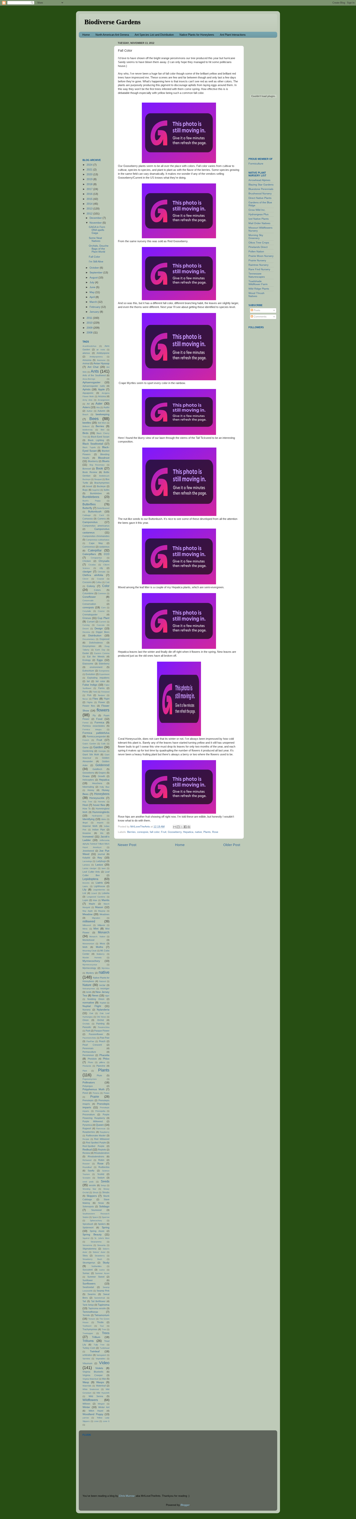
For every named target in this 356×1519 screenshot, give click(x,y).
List (84, 893)
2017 (90, 189)
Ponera (96, 1093)
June (93, 287)
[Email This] (175, 827)
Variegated (101, 1355)
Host (85, 805)
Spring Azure (97, 1231)
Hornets (101, 801)
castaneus (104, 546)
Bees (94, 418)
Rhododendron (101, 1153)
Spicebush (88, 1224)
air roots (100, 349)
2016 (90, 194)
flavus (85, 699)
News (95, 995)
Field (95, 692)
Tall (84, 1301)
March (94, 302)
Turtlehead (104, 1348)
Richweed (87, 1160)
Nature (87, 985)
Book (99, 468)
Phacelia (104, 1055)
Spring (105, 1227)
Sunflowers (89, 1283)
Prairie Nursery (257, 260)
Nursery (86, 1009)
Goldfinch (97, 769)
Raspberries (89, 1132)
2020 (90, 174)
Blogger (185, 1505)
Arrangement (103, 400)
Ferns (85, 691)
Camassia (88, 518)
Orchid (100, 1020)
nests (88, 992)
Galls (103, 743)
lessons (86, 883)
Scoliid (100, 1174)
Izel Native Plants (258, 218)
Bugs (85, 490)
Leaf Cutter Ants (91, 872)
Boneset (87, 468)
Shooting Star (89, 1189)
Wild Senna (96, 1396)
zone (96, 1421)
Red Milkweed (101, 1139)
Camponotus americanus (96, 525)
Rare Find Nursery (259, 269)
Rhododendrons (96, 1156)
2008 (90, 332)
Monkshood (88, 940)
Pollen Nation (256, 251)
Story (85, 1255)
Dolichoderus (96, 642)
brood (89, 486)
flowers (103, 710)
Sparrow (105, 1217)
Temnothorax (90, 1311)
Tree (104, 1329)
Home (86, 34)
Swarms (92, 1294)
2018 (90, 184)
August (94, 277)
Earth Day (100, 650)
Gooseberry (175, 832)
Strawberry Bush (92, 1259)
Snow (101, 1203)
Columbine (88, 593)
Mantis (105, 900)
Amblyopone (103, 353)
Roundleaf (87, 1167)
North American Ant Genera (112, 34)
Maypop (101, 911)
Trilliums (88, 1340)
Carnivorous (89, 546)
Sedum (101, 1177)
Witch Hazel (96, 1411)
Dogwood (104, 639)
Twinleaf (95, 1351)
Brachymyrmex (101, 483)
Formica (99, 722)
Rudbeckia (103, 1167)
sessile (92, 1185)
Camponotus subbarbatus (98, 540)
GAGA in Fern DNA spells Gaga (97, 230)
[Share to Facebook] (185, 827)
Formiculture (255, 163)
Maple (92, 904)
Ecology (87, 660)
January (95, 311)
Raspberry (104, 1132)
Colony (91, 586)
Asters (86, 407)
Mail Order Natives (259, 223)
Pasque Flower (101, 1030)
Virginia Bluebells (93, 1372)
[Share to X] (182, 827)
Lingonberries (99, 890)
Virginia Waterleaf (90, 1379)
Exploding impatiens (98, 678)
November (96, 222)
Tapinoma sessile (97, 1308)
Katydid (86, 857)
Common (102, 593)
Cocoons (87, 582)
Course (101, 611)
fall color (154, 832)
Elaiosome (88, 663)
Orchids (86, 1024)
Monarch (103, 932)
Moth (85, 947)
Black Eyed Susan (100, 436)
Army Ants (88, 400)
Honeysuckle (96, 798)
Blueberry (93, 461)
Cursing (86, 625)
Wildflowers (90, 1400)
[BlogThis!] (178, 827)
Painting (100, 1023)
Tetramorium (101, 1315)
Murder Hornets (92, 957)
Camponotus (90, 522)
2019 (90, 179)
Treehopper (88, 1333)
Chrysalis (104, 561)
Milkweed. (87, 925)
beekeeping (102, 414)
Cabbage (87, 515)
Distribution (94, 635)
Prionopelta (100, 1111)
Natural (102, 981)
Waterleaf (101, 1385)
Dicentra (86, 632)
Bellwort (86, 426)
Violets (99, 1368)
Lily (84, 889)
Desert (86, 628)
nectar (102, 985)
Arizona (102, 396)
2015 (90, 199)
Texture (91, 1319)
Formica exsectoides (94, 726)
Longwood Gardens (96, 897)
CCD (106, 554)
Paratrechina (103, 1027)
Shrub (95, 1192)
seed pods (88, 1182)
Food (99, 719)
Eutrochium (88, 670)
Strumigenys (89, 1262)
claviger (87, 571)
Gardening (88, 751)
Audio (106, 407)
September (96, 272)
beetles (87, 422)
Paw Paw (104, 1038)
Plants (207, 832)
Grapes (102, 772)
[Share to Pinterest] (189, 827)
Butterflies (89, 504)
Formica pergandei (96, 736)
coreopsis (142, 832)
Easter (86, 653)
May (92, 292)
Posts (256, 310)
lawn (104, 868)
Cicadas (92, 565)
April (92, 297)
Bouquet (98, 479)
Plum (99, 1075)
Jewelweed (88, 851)
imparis (100, 822)
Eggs (100, 660)
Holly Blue (104, 787)
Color (105, 585)
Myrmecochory (91, 961)
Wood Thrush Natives (256, 295)
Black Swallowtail (93, 443)
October (95, 267)
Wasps (100, 1382)
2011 (90, 318)
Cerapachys (96, 558)
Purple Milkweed (93, 1121)
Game (86, 747)
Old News (101, 1017)
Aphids (86, 389)
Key (100, 857)
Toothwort (87, 1326)
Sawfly (91, 1170)
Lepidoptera (90, 879)
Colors (97, 590)
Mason (99, 907)
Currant (91, 621)
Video (104, 1362)
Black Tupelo (89, 447)
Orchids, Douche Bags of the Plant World (98, 248)
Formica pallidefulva (96, 733)
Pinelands (87, 1066)
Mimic (85, 929)
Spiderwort (88, 1227)
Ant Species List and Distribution (154, 34)
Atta (98, 407)
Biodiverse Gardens (112, 22)
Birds (85, 433)
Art (88, 404)
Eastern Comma (101, 653)
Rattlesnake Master (96, 1135)
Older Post (231, 845)
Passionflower (96, 1034)
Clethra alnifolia (93, 575)
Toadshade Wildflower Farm (258, 283)
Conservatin (88, 600)
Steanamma (96, 1242)
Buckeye (101, 486)
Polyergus (88, 1086)
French (86, 740)
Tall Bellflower (98, 1301)
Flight (106, 699)
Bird (102, 430)
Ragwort (87, 1128)
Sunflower (88, 1280)
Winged (101, 1404)
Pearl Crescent (92, 1045)
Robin (101, 1160)
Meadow (88, 914)
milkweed (89, 921)
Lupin (85, 900)
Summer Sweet (95, 1277)
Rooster (86, 1164)
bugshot (96, 490)
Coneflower (89, 596)
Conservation (89, 604)
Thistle (100, 1322)
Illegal (85, 822)
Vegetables (101, 1358)
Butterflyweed (103, 508)
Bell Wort (102, 423)
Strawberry (100, 1256)
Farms (101, 688)
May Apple (88, 911)
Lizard (94, 893)
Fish (89, 695)
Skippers (92, 1195)
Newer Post (127, 845)
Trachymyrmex (90, 1329)
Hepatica (188, 832)
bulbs (106, 490)
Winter (86, 1407)
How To (87, 808)
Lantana (86, 865)
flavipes (101, 695)
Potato (106, 1093)
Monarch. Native (97, 936)
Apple (101, 389)
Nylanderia (103, 1009)
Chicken (87, 561)
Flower (101, 702)
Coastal (100, 579)
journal (101, 854)
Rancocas (101, 1128)
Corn (103, 607)
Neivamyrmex (89, 988)
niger (107, 996)
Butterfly (87, 508)
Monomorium (88, 943)
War (104, 1379)
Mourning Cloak (90, 951)
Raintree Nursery (258, 265)
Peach (102, 1041)
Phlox (106, 1058)
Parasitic (87, 1027)
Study (106, 1262)
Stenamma (87, 1245)
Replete (102, 1149)
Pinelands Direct (258, 247)
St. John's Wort (101, 1238)
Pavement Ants (89, 1038)
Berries (131, 832)
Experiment (104, 674)
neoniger (104, 988)
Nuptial (103, 1003)
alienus (86, 353)
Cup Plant (103, 618)
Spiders (102, 1224)
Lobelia (105, 893)
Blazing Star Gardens (260, 184)
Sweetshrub (99, 1298)
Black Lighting (96, 440)
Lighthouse (99, 886)
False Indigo (90, 684)
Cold (107, 582)
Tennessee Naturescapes (256, 275)
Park (88, 1030)
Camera (102, 518)
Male (95, 900)
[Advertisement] (97, 96)
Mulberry (101, 954)
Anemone (101, 360)
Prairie (94, 1096)
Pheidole (92, 1059)
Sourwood (96, 1210)
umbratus (87, 1355)
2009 (90, 327)
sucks (102, 1270)
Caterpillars (89, 554)
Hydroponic (97, 816)
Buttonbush (94, 511)
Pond (85, 1093)
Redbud (87, 1149)
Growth (101, 776)
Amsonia (87, 360)
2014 (90, 203)
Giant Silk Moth (91, 754)
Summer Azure (102, 1273)
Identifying (89, 819)
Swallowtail (88, 1287)
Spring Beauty (92, 1234)
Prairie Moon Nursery (260, 256)
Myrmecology (89, 968)
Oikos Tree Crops (258, 242)
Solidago (104, 1206)
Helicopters (88, 780)
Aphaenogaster (91, 382)
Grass (86, 776)
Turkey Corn (89, 1348)
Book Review (90, 472)
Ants (95, 371)
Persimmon (88, 1055)
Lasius (99, 864)
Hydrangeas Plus (258, 214)
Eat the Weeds (96, 656)
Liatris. (85, 886)
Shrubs (105, 1192)
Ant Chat (93, 367)
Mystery (90, 973)
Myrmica (105, 968)
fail (88, 681)
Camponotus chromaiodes (96, 536)
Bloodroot (103, 457)
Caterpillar (95, 550)
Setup (103, 1185)
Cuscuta (100, 625)
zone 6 (106, 1421)
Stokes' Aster (99, 1252)
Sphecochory (96, 1220)
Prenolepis (88, 1100)
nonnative (88, 1002)
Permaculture (89, 1052)
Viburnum (87, 1363)
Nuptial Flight (92, 1006)
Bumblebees (91, 496)
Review (86, 1153)
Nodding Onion (95, 999)
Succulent (88, 1269)
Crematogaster (90, 614)
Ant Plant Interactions (233, 34)
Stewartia (101, 1245)
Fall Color (94, 256)
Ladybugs (101, 861)
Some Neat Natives (95, 239)
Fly (94, 715)
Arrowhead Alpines (259, 180)
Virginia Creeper (93, 1375)
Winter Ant (103, 1407)
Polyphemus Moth (94, 1089)
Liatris (99, 882)
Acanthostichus (89, 346)
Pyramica (87, 1125)
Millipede (101, 925)
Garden (98, 747)
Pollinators (89, 1082)
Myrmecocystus (90, 964)
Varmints (86, 1358)
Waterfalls (87, 1386)
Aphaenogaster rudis (94, 386)
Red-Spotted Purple (93, 1146)
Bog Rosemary (97, 465)
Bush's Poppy (92, 501)
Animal (86, 363)
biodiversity (88, 430)
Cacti (101, 515)
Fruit (163, 832)
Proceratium (89, 1114)
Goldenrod (102, 765)
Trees (105, 1333)
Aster (98, 403)
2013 (90, 208)
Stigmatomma (89, 1248)
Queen (100, 1124)
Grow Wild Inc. (257, 210)
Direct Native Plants (259, 198)
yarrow (86, 1418)
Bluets (105, 461)
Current (102, 622)
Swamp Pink (103, 1290)
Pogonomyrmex (90, 1079)
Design (99, 628)
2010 (90, 322)
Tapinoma (103, 1304)
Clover (85, 579)
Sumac (86, 1273)
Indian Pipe (98, 829)
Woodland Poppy (93, 1414)
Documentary (89, 639)
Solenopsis (88, 1206)
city (101, 568)
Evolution (90, 674)
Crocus (87, 618)
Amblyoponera (96, 357)
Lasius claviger (90, 868)
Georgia (102, 751)
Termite (86, 1315)
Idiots (103, 819)
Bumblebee (96, 493)
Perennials (88, 1048)
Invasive (87, 833)
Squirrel (86, 1238)
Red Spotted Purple (96, 1142)
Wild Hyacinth (102, 1393)
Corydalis (87, 611)
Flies (95, 698)
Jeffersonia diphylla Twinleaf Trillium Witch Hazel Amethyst (96, 843)
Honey (91, 790)
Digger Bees (102, 632)
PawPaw (90, 1041)
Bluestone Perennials (260, 189)
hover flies (99, 805)
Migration (96, 918)
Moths (99, 947)
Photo (90, 1062)
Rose (215, 832)
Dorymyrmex (89, 646)
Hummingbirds (100, 812)
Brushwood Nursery (260, 193)
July (92, 282)
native (198, 832)
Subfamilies (96, 1266)
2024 (90, 164)
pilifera (102, 1062)
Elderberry (104, 663)
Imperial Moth (90, 826)
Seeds (105, 1181)
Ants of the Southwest (94, 375)
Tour (102, 1326)
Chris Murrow (126, 1495)
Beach (85, 414)
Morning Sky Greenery (255, 237)
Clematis (102, 572)
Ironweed (88, 836)
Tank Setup (88, 1305)
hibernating (88, 787)
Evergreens (104, 671)
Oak (91, 1013)
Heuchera (97, 783)
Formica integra (92, 729)
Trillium (96, 1337)
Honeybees (101, 793)
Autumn (101, 411)
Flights (90, 702)
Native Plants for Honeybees (196, 34)
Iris (101, 833)
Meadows (104, 914)
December (96, 218)
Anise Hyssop (101, 363)
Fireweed (105, 692)
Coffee (99, 582)
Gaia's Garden (89, 743)
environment (96, 667)
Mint (95, 928)
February (95, 307)
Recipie (86, 1139)
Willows (86, 1403)
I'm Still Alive (96, 261)
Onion (86, 1020)
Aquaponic (88, 393)
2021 (90, 169)
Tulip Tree (99, 1345)
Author (90, 411)
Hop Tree (87, 801)
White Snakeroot (91, 1389)
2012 (90, 213)
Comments (259, 316)
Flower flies (89, 706)
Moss (102, 943)
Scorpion (86, 1178)
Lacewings (87, 861)
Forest (85, 722)
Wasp (86, 1382)
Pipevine (100, 1066)
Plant (85, 1071)
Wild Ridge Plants (258, 288)
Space (95, 1217)
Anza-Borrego (89, 379)
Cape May (96, 543)
